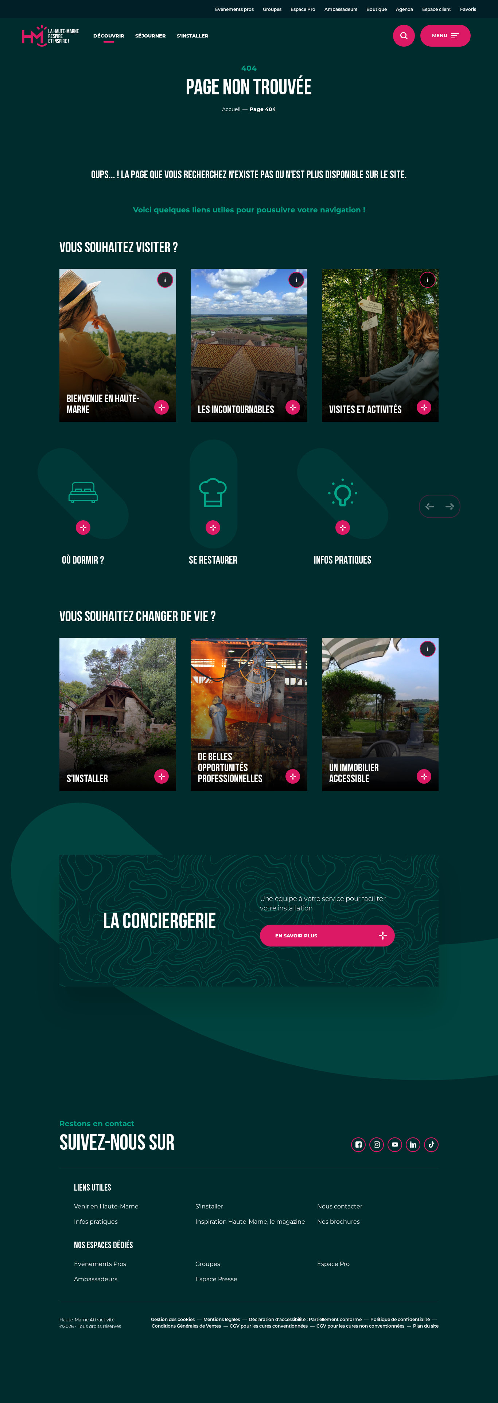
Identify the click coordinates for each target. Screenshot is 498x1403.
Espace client (436, 10)
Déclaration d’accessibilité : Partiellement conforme (305, 1320)
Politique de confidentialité (400, 1320)
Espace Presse (216, 1279)
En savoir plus (296, 935)
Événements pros (234, 10)
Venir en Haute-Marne (106, 1206)
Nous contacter (339, 1206)
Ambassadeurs (340, 10)
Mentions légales (221, 1320)
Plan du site (426, 1326)
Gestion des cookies (173, 1320)
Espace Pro (303, 10)
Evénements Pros (100, 1264)
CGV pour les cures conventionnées (269, 1326)
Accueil (231, 109)
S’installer (193, 36)
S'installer (209, 1206)
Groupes (272, 10)
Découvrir (108, 36)
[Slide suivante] (450, 506)
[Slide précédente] (430, 506)
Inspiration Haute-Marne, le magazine (250, 1221)
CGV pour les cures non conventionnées (360, 1326)
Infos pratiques (96, 1221)
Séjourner (150, 36)
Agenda (404, 10)
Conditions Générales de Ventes (186, 1326)
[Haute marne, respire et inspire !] (50, 35)
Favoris (468, 10)
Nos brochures (338, 1221)
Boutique (376, 10)
